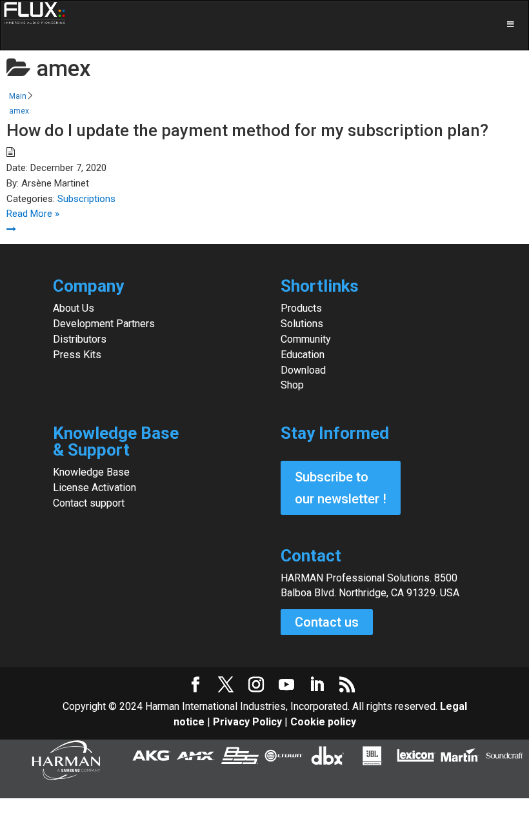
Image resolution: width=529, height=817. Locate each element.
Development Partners (104, 324)
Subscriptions (86, 199)
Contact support (89, 503)
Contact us (327, 622)
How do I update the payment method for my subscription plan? (247, 130)
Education (302, 354)
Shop (292, 385)
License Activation (94, 487)
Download (303, 370)
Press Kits (77, 354)
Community (306, 339)
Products (301, 308)
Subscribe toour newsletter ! (340, 488)
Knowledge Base (91, 472)
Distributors (79, 339)
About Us (73, 308)
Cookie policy (323, 722)
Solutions (302, 324)
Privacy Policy (247, 722)
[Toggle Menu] (264, 25)
